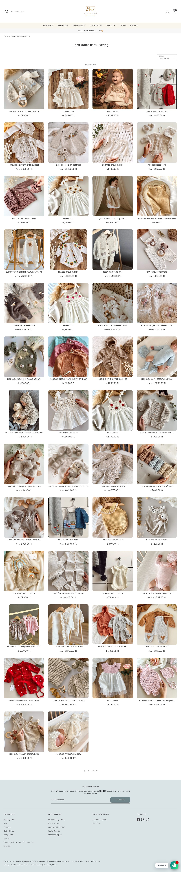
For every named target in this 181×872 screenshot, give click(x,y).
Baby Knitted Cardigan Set (24, 218)
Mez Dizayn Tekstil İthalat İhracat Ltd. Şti (30, 865)
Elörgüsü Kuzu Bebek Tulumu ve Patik (24, 379)
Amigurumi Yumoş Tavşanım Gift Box (24, 486)
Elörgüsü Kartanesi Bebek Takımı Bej (24, 539)
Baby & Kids (9, 831)
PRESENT (62, 25)
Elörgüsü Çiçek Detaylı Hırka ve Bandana (68, 379)
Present (7, 827)
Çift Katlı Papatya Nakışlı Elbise (113, 218)
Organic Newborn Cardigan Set (24, 111)
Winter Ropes (54, 831)
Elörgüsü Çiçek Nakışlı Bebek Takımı (157, 325)
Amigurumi (8, 834)
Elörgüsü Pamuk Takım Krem (68, 754)
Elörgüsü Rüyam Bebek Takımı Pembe (157, 593)
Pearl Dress (68, 111)
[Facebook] (138, 819)
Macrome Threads (56, 827)
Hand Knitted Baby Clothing (20, 36)
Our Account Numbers (92, 861)
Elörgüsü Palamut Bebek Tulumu (24, 754)
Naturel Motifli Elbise (68, 432)
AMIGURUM (95, 25)
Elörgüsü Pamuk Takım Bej (113, 486)
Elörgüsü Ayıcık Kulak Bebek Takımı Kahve (24, 432)
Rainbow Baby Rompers (112, 539)
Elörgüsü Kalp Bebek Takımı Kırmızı (24, 700)
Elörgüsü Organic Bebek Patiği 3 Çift (157, 486)
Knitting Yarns (9, 819)
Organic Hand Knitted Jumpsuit (112, 379)
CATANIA (134, 25)
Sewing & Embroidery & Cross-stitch (19, 842)
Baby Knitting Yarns (56, 819)
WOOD (110, 25)
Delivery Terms (9, 861)
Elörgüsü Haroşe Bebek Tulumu (112, 647)
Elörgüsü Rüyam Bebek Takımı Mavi (156, 379)
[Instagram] (142, 819)
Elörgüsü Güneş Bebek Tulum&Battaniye (24, 272)
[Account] (167, 11)
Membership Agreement (24, 861)
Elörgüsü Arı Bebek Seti (24, 325)
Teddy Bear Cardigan (112, 272)
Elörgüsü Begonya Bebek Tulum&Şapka (157, 700)
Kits (5, 823)
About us (96, 823)
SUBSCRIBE (120, 799)
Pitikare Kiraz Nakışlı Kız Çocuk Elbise (24, 647)
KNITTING (47, 25)
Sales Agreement (41, 861)
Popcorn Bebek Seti (157, 165)
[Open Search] (6, 11)
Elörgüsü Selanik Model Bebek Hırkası (157, 432)
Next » (94, 770)
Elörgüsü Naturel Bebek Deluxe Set (68, 593)
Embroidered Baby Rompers (68, 165)
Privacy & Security (77, 861)
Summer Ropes (55, 834)
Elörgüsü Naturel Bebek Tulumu (68, 647)
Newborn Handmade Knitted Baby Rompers (157, 218)
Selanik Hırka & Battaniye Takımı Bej (68, 700)
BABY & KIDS (78, 25)
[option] (90, 30)
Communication (99, 819)
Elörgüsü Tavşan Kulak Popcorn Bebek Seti (68, 486)
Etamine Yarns (54, 823)
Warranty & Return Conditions (58, 861)
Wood (6, 838)
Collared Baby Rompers (112, 165)
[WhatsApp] (147, 819)
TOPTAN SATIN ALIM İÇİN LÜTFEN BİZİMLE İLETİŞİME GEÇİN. (90, 31)
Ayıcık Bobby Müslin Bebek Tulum (112, 325)
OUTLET (123, 25)
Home (6, 36)
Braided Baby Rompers (157, 111)
